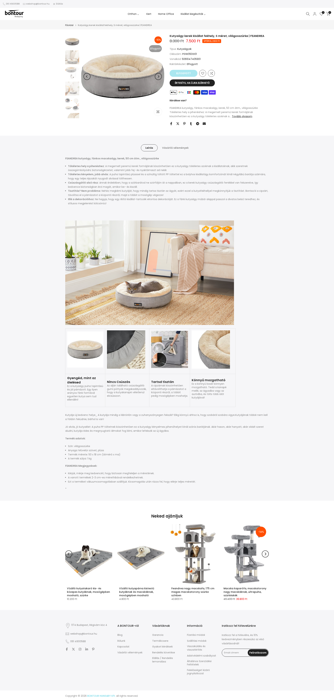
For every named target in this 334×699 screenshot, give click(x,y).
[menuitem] (133, 14)
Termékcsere (160, 641)
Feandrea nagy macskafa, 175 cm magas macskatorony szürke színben (192, 592)
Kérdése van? (178, 100)
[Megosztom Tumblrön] (191, 123)
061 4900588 (13, 3)
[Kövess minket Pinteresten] (93, 649)
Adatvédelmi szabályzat (201, 655)
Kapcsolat (123, 646)
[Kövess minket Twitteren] (73, 649)
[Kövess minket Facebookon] (66, 649)
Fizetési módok (196, 635)
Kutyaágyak (184, 49)
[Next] (158, 76)
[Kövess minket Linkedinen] (86, 649)
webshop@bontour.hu (38, 3)
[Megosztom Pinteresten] (184, 123)
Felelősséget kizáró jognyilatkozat (198, 672)
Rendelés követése (163, 652)
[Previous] (87, 76)
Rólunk (121, 641)
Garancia (157, 635)
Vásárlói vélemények (175, 147)
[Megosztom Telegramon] (197, 123)
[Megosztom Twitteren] (177, 123)
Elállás (59, 3)
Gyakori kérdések (162, 646)
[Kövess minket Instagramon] (80, 649)
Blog (119, 635)
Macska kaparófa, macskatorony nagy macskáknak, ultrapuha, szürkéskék (245, 592)
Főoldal (69, 25)
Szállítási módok (196, 641)
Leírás (149, 147)
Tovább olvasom (242, 116)
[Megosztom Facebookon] (171, 123)
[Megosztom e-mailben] (204, 123)
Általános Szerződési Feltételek (199, 663)
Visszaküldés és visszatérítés (196, 648)
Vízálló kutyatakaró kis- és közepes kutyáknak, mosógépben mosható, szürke (88, 592)
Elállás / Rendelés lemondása (162, 660)
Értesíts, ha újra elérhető (192, 83)
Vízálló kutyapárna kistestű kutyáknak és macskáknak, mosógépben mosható (136, 592)
